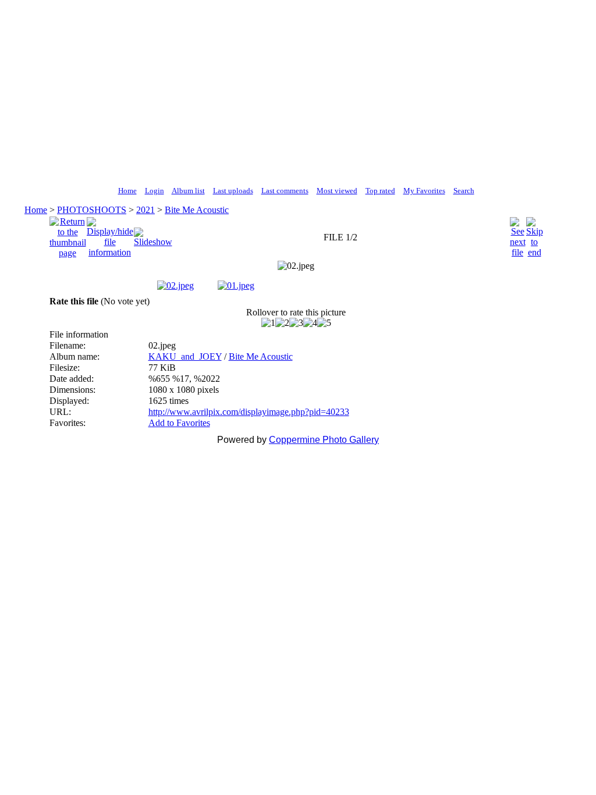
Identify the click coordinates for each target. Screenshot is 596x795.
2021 (145, 210)
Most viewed (337, 190)
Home (127, 190)
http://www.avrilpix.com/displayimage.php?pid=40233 (248, 412)
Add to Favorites (179, 423)
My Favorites (424, 190)
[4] (310, 323)
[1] (268, 323)
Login (154, 190)
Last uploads (233, 190)
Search (463, 190)
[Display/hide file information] (110, 234)
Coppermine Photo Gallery (324, 440)
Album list (188, 190)
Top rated (380, 190)
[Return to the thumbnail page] (67, 234)
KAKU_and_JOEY (185, 356)
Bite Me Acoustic (197, 210)
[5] (324, 323)
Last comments (284, 190)
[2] (282, 323)
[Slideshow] (153, 234)
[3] (296, 323)
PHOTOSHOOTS (91, 210)
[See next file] (518, 234)
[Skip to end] (534, 234)
